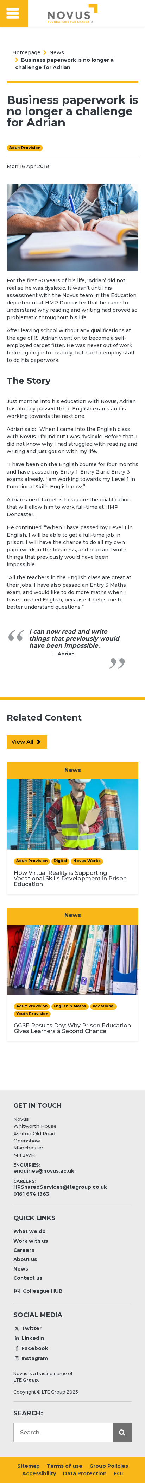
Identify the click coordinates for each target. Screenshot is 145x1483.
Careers (23, 1250)
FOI (118, 1473)
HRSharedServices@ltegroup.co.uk (60, 1187)
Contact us (27, 1278)
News (56, 52)
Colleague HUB (42, 1291)
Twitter (31, 1328)
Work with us (30, 1241)
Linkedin (32, 1338)
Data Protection (85, 1473)
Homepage (26, 52)
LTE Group (25, 1380)
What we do (29, 1231)
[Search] (122, 1432)
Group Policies (108, 1466)
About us (25, 1259)
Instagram (34, 1358)
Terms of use (64, 1466)
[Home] (72, 13)
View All (23, 742)
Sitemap (28, 1466)
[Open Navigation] (14, 13)
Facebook (34, 1348)
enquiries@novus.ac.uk (43, 1171)
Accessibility (39, 1473)
